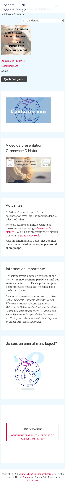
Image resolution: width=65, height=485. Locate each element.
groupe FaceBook (30, 235)
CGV (43, 438)
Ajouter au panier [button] (14, 79)
